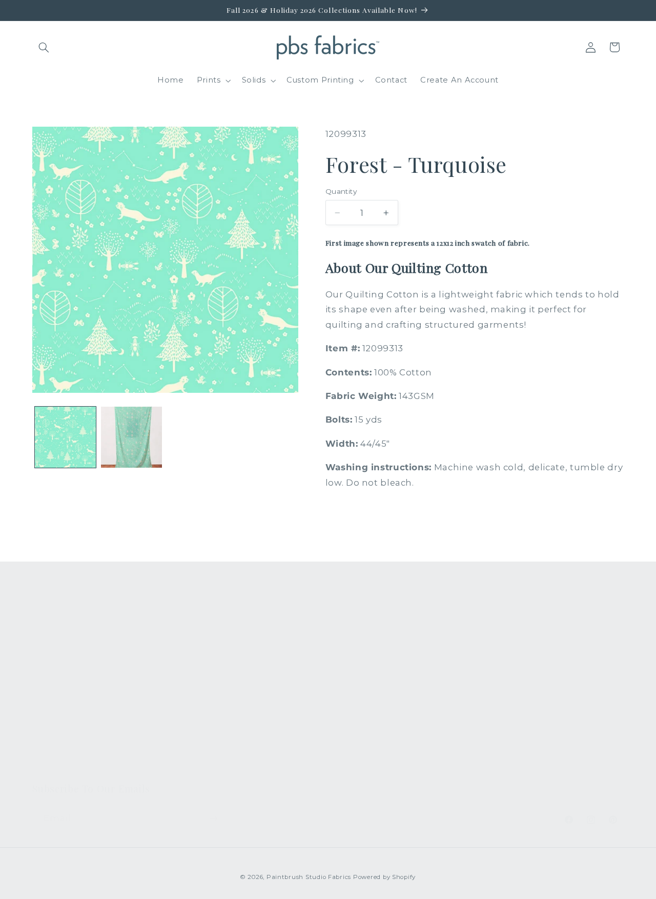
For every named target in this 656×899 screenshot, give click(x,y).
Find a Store (210, 711)
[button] (44, 47)
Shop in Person (64, 711)
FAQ (194, 636)
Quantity (341, 191)
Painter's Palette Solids (79, 673)
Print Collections (66, 636)
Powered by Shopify (384, 877)
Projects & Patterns (224, 748)
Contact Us (207, 655)
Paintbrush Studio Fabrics (308, 877)
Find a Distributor (220, 729)
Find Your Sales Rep (225, 692)
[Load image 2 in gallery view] (131, 437)
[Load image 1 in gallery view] (65, 437)
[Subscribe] (213, 818)
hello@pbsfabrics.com (544, 668)
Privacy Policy (213, 767)
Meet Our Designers (227, 673)
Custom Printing (65, 692)
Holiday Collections (72, 655)
